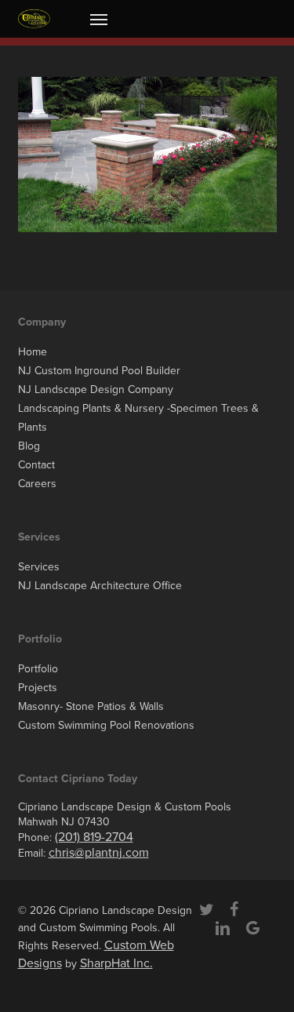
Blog (29, 446)
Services (39, 566)
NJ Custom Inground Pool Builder (99, 370)
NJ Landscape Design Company (95, 389)
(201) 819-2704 (94, 837)
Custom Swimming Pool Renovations (106, 725)
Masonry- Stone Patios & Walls (91, 706)
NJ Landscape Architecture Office (100, 585)
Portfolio (38, 668)
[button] (98, 19)
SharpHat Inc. (116, 963)
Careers (37, 483)
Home (32, 352)
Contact (36, 464)
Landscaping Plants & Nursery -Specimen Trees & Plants (138, 418)
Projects (37, 687)
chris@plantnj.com (99, 853)
